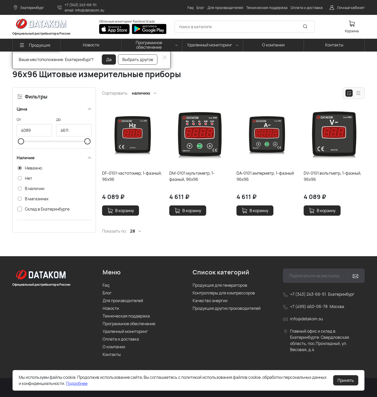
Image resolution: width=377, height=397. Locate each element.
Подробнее (76, 383)
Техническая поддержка (126, 316)
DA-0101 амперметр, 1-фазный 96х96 (265, 176)
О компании (114, 347)
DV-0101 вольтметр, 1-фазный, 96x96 (332, 176)
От (19, 119)
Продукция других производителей (227, 308)
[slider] (21, 141)
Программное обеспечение (129, 323)
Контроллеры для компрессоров (224, 293)
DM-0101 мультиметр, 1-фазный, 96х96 (192, 176)
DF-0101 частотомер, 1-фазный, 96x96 (132, 176)
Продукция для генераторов (220, 285)
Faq (106, 285)
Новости (111, 308)
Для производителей (123, 300)
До (58, 119)
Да (109, 59)
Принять (346, 380)
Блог (107, 293)
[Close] (165, 57)
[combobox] (244, 27)
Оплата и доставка (121, 339)
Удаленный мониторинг (125, 331)
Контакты (112, 354)
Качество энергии (210, 300)
